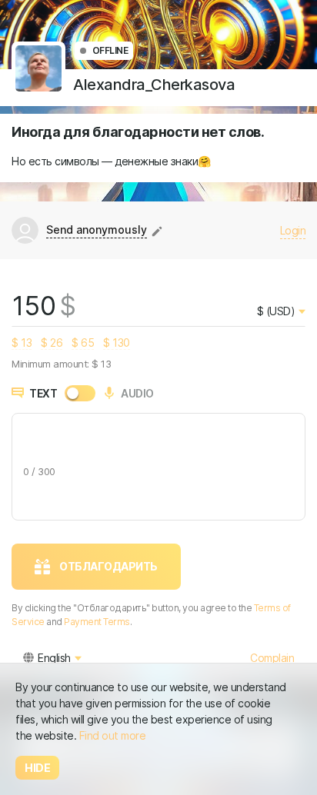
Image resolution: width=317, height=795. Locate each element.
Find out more (112, 735)
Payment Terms (97, 621)
